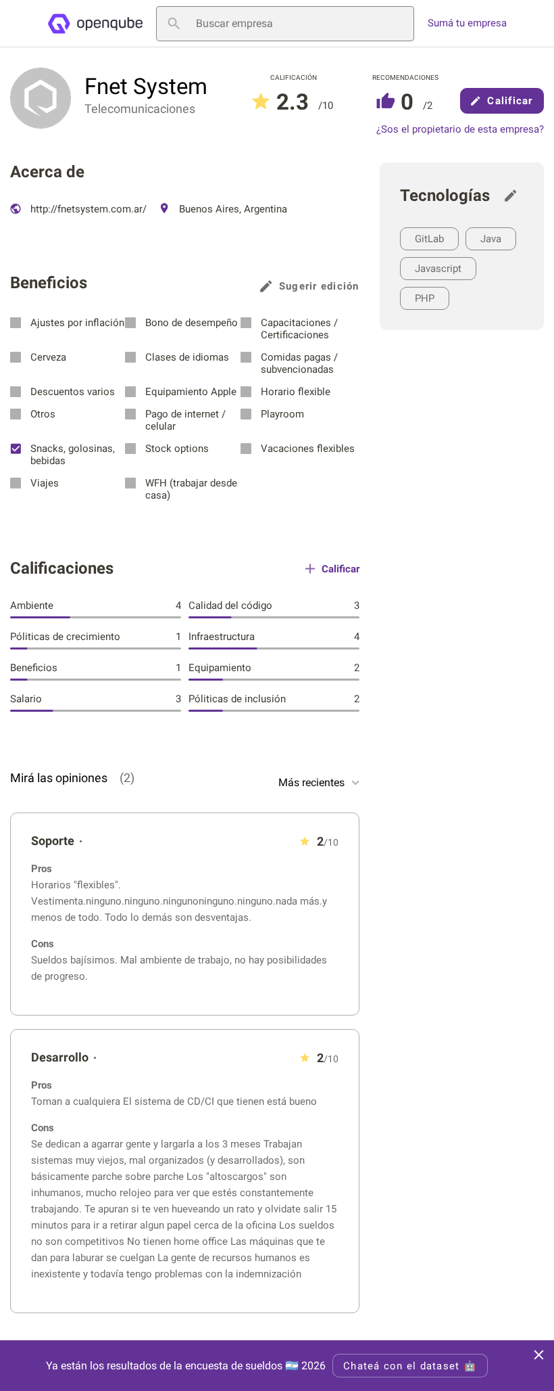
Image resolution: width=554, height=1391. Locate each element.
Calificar (509, 101)
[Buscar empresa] (173, 23)
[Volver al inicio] (95, 24)
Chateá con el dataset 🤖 (410, 1366)
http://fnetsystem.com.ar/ (87, 209)
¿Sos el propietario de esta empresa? (460, 129)
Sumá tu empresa (467, 23)
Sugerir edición (319, 286)
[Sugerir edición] (514, 195)
